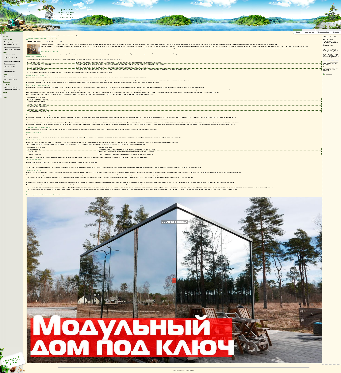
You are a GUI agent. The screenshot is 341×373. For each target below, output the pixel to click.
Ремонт (5, 52)
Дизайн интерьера (9, 76)
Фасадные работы (9, 64)
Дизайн (5, 74)
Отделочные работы (10, 54)
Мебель (5, 92)
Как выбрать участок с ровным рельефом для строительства (330, 38)
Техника (5, 94)
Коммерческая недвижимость (12, 49)
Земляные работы (9, 71)
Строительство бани (323, 32)
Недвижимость (7, 39)
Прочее (5, 97)
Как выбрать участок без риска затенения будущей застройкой (330, 50)
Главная (298, 32)
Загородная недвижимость (11, 42)
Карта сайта (336, 32)
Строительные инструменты (12, 89)
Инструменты (7, 84)
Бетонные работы (9, 69)
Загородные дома (309, 32)
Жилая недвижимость (10, 44)
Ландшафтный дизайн (10, 79)
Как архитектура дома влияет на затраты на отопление (330, 63)
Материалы (6, 82)
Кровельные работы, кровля (12, 61)
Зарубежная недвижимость (12, 47)
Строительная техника (10, 87)
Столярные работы (9, 66)
